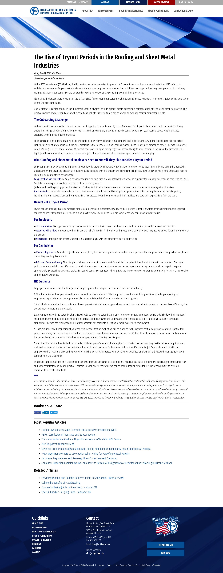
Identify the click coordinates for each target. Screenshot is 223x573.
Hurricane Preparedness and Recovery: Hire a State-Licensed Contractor (79, 458)
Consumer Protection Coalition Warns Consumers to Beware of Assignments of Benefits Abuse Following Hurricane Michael (107, 463)
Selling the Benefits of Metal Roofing (61, 482)
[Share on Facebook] (37, 414)
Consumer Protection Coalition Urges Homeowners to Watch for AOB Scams (81, 439)
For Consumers (106, 10)
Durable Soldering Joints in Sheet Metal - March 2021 (69, 487)
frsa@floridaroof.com (101, 544)
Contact (83, 2)
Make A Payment (161, 2)
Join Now (105, 2)
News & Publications (158, 10)
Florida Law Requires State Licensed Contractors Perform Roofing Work (79, 430)
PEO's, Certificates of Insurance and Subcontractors (68, 434)
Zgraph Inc (132, 565)
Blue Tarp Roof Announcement (58, 444)
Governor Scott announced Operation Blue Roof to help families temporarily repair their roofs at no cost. (96, 449)
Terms (109, 565)
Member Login (133, 2)
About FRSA (87, 10)
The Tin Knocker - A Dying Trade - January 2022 (66, 492)
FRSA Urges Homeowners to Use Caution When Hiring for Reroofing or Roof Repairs (86, 453)
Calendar (71, 2)
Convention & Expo (183, 10)
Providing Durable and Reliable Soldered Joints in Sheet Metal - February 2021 (83, 478)
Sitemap (100, 565)
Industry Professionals (131, 10)
